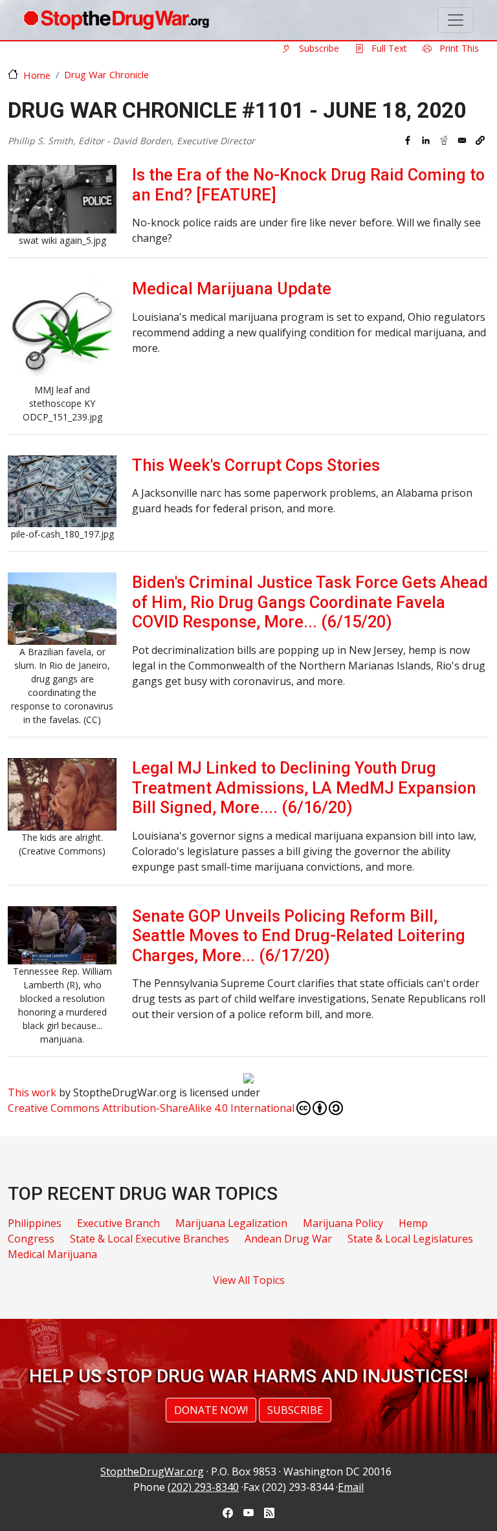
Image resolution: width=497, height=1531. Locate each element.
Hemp (413, 1223)
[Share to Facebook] (407, 140)
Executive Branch (118, 1223)
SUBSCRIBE (295, 1410)
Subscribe (317, 48)
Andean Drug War (288, 1239)
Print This (458, 48)
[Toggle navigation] (455, 20)
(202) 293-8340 (203, 1487)
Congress (31, 1239)
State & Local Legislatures (410, 1239)
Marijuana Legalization (231, 1223)
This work (32, 1092)
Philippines (34, 1223)
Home (36, 75)
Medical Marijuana (52, 1254)
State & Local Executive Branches (149, 1239)
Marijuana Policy (343, 1223)
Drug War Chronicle (106, 74)
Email (351, 1487)
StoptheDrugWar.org (152, 1471)
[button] (480, 140)
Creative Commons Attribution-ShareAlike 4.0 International (151, 1108)
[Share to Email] (462, 140)
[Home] (116, 20)
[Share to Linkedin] (425, 140)
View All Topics (249, 1280)
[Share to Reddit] (443, 140)
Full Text (388, 48)
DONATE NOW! (211, 1410)
